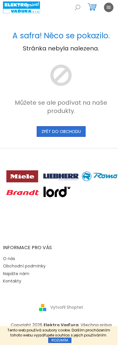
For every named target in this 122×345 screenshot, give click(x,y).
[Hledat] (78, 7)
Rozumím (60, 340)
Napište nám (16, 274)
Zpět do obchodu (61, 131)
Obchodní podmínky (24, 266)
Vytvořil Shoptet (66, 307)
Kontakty (12, 281)
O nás (9, 259)
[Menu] (109, 7)
